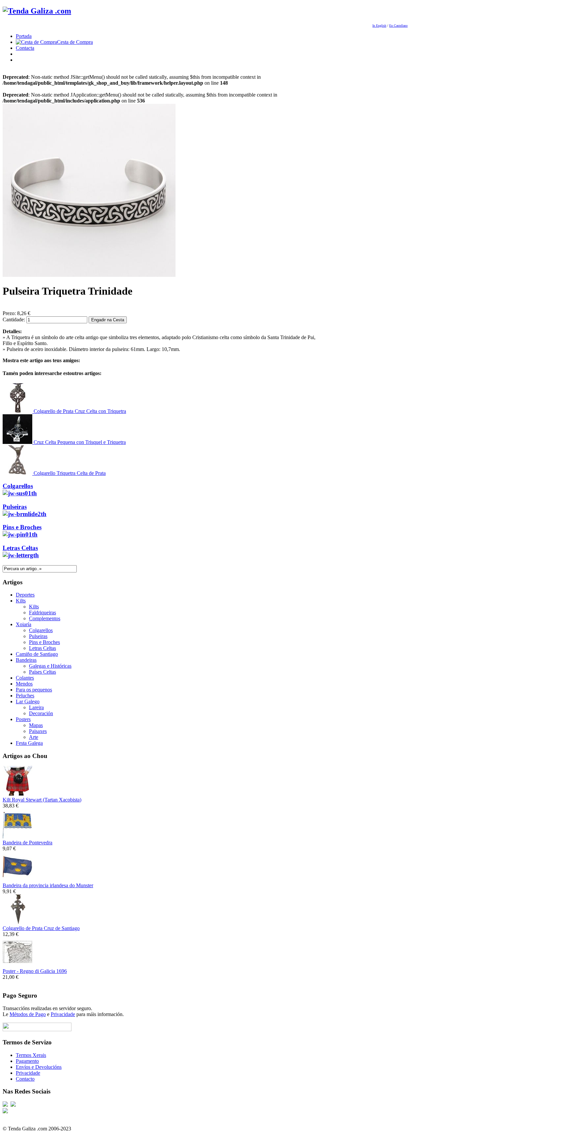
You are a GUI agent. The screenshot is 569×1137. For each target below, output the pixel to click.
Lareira (36, 707)
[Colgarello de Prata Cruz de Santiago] (17, 922)
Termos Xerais (31, 1055)
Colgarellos (18, 485)
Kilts (21, 600)
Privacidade (63, 1014)
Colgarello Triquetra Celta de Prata (69, 473)
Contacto (25, 1079)
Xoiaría (23, 624)
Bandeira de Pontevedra (27, 842)
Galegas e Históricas (50, 666)
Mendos (24, 683)
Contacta (25, 48)
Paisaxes (38, 731)
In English (379, 25)
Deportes (25, 595)
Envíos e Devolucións (39, 1067)
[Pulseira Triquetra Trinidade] (89, 275)
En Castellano (398, 25)
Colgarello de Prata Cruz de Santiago (41, 928)
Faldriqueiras (42, 612)
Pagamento (27, 1061)
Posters (23, 719)
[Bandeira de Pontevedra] (17, 836)
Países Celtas (42, 672)
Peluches (25, 695)
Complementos (44, 618)
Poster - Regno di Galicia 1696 (35, 971)
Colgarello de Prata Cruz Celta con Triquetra (79, 411)
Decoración (41, 713)
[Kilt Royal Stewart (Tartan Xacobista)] (17, 794)
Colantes (25, 678)
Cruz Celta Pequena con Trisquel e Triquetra (79, 442)
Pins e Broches (22, 527)
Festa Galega (29, 743)
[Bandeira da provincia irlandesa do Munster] (17, 879)
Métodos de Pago (28, 1014)
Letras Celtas (20, 547)
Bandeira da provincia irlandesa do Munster (48, 885)
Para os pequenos (34, 689)
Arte (33, 737)
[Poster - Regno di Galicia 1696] (17, 965)
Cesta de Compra (75, 42)
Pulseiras (15, 506)
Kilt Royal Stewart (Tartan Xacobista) (42, 799)
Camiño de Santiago (37, 654)
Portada (24, 36)
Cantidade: (14, 319)
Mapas (36, 725)
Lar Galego (28, 701)
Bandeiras (26, 660)
